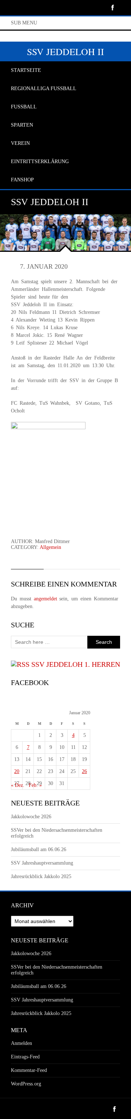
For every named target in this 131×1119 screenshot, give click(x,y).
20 (16, 771)
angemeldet (45, 598)
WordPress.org (26, 1084)
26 (84, 771)
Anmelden (21, 1043)
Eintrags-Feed (25, 1057)
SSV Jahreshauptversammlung (42, 863)
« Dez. (17, 785)
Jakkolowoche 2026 (31, 816)
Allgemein (50, 547)
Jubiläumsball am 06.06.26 (38, 849)
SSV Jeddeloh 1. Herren (75, 664)
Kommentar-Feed (29, 1070)
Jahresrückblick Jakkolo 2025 (41, 876)
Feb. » (35, 785)
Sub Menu (24, 23)
